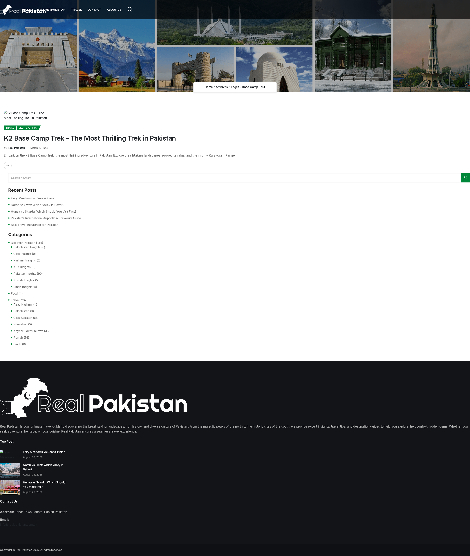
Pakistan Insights (24, 273)
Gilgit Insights (22, 254)
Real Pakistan (16, 147)
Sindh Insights (22, 287)
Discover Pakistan (51, 9)
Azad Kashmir (22, 304)
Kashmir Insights (24, 260)
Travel (76, 9)
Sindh (17, 344)
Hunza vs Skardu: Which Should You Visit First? (43, 211)
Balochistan (21, 311)
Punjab (18, 337)
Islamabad (20, 324)
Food (14, 293)
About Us (114, 9)
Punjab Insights (23, 280)
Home (27, 9)
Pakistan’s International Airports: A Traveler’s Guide (46, 218)
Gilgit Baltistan (28, 127)
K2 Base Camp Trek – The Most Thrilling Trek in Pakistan (90, 138)
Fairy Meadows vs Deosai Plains (33, 198)
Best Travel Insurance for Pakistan (34, 225)
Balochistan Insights (26, 247)
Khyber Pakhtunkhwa (28, 331)
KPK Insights (22, 267)
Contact (94, 9)
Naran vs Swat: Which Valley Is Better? (37, 205)
